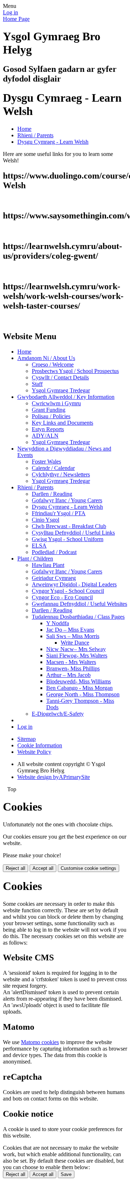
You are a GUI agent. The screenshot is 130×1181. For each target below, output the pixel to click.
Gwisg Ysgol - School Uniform (67, 539)
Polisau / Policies (51, 416)
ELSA (39, 546)
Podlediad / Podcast (54, 552)
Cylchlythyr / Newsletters (61, 474)
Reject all (15, 868)
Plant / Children (35, 558)
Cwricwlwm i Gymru (56, 403)
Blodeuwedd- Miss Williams (78, 681)
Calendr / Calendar (53, 468)
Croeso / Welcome (53, 364)
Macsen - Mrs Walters (71, 662)
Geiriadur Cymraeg (54, 578)
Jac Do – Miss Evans (70, 630)
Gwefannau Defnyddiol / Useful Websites (79, 604)
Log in (10, 12)
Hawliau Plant (48, 565)
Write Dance (75, 643)
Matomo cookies (40, 1042)
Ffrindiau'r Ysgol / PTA (59, 513)
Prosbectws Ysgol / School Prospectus (75, 371)
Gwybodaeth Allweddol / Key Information (65, 397)
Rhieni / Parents (35, 135)
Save (66, 1174)
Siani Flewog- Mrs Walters (76, 655)
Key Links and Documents (62, 423)
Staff (37, 384)
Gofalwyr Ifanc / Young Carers (67, 500)
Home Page (16, 19)
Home (24, 129)
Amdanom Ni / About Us (46, 358)
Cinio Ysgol (45, 520)
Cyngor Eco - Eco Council (62, 597)
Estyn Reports (48, 429)
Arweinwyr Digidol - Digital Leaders (74, 584)
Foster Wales (46, 461)
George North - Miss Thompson (83, 694)
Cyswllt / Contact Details (60, 377)
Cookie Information (39, 745)
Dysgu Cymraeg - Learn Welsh (52, 142)
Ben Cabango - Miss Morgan (79, 688)
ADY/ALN (45, 436)
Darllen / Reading (52, 494)
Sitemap (26, 739)
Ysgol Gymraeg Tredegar (61, 390)
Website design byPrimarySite (53, 777)
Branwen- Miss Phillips (73, 668)
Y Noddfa (57, 623)
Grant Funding (48, 410)
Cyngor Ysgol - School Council (68, 591)
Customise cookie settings (88, 868)
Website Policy (34, 752)
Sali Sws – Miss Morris (72, 636)
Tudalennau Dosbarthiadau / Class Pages (78, 617)
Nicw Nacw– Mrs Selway (76, 649)
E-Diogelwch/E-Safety (58, 714)
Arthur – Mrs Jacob (68, 675)
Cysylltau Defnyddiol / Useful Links (73, 533)
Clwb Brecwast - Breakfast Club (69, 526)
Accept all (42, 868)
